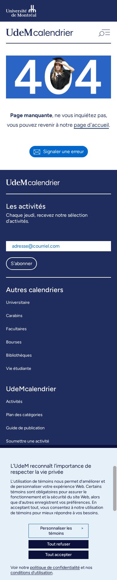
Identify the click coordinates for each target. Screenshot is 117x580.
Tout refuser (58, 544)
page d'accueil (91, 125)
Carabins (14, 315)
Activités (14, 401)
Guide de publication (25, 427)
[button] (103, 32)
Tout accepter (58, 554)
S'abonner (21, 263)
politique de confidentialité (55, 567)
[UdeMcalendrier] (39, 32)
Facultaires (16, 328)
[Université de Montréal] (21, 11)
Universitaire (18, 302)
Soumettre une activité (27, 441)
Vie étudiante (18, 368)
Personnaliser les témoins (62, 531)
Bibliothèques (19, 355)
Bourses (14, 342)
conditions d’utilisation (31, 572)
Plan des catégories (24, 414)
